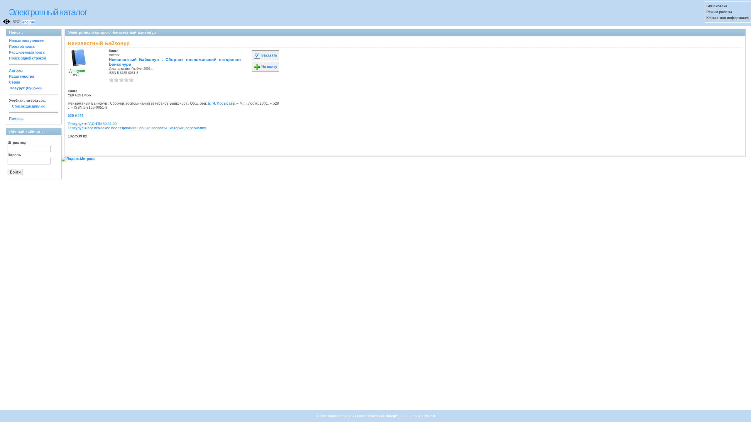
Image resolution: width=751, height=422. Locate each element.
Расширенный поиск (27, 52)
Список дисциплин (28, 106)
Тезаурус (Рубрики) (26, 88)
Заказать (269, 55)
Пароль (14, 155)
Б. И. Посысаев (221, 103)
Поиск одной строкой (27, 58)
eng (25, 22)
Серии (14, 82)
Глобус (136, 68)
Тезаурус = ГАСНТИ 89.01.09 (92, 124)
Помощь (16, 119)
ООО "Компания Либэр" (378, 416)
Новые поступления (26, 41)
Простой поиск (22, 47)
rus (32, 22)
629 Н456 (76, 116)
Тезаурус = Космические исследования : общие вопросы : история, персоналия (137, 128)
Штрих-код (17, 143)
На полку (269, 67)
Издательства (21, 76)
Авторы (16, 71)
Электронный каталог (48, 12)
